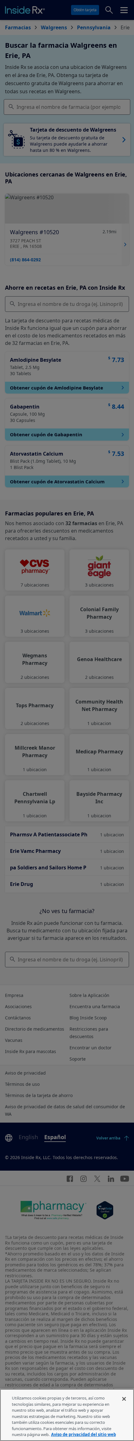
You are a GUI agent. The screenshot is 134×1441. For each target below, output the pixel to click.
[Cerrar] (124, 1399)
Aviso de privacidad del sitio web (83, 1434)
